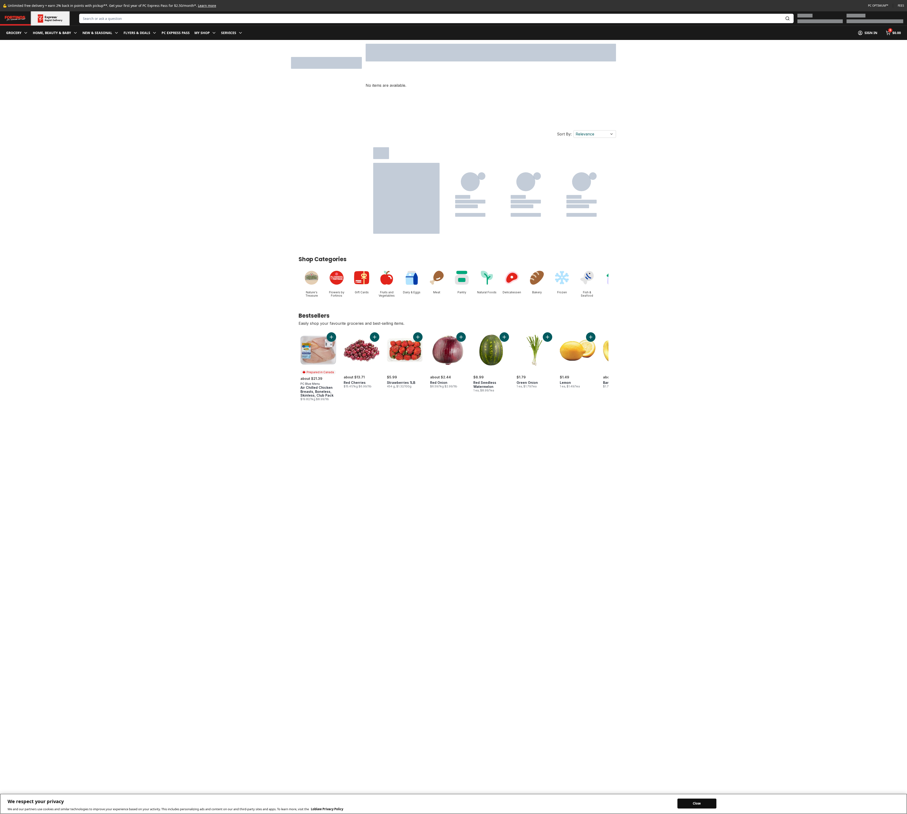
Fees (901, 6)
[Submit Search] (787, 18)
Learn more (207, 5)
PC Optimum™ (878, 6)
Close (697, 803)
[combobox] (436, 18)
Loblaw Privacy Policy (327, 809)
